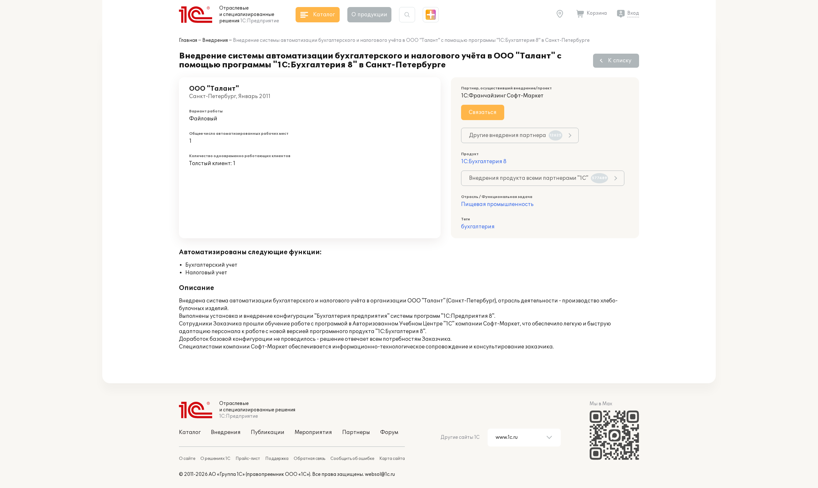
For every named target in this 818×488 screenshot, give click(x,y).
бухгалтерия (478, 227)
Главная (188, 40)
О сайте (187, 458)
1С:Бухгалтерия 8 (483, 161)
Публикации (267, 432)
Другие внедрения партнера (515, 135)
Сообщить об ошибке (352, 458)
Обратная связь (309, 458)
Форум (389, 432)
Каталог (190, 432)
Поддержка (277, 458)
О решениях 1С (215, 458)
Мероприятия (313, 432)
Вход (633, 13)
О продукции (369, 14)
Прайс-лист (247, 458)
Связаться (483, 112)
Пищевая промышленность (497, 204)
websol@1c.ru (380, 474)
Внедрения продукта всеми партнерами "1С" (538, 178)
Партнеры (356, 432)
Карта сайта (392, 458)
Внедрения (215, 40)
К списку (619, 60)
